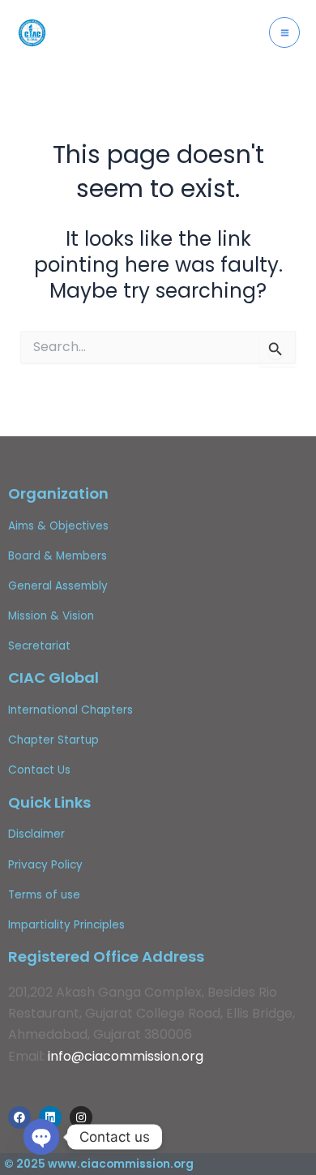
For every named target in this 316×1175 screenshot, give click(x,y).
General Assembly (58, 586)
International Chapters (70, 710)
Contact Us (39, 770)
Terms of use (44, 895)
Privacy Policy (45, 865)
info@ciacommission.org (125, 1056)
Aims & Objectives (58, 526)
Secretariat (39, 646)
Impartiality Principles (66, 925)
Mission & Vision (51, 616)
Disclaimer (36, 834)
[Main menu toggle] (284, 32)
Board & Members (57, 556)
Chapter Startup (53, 740)
